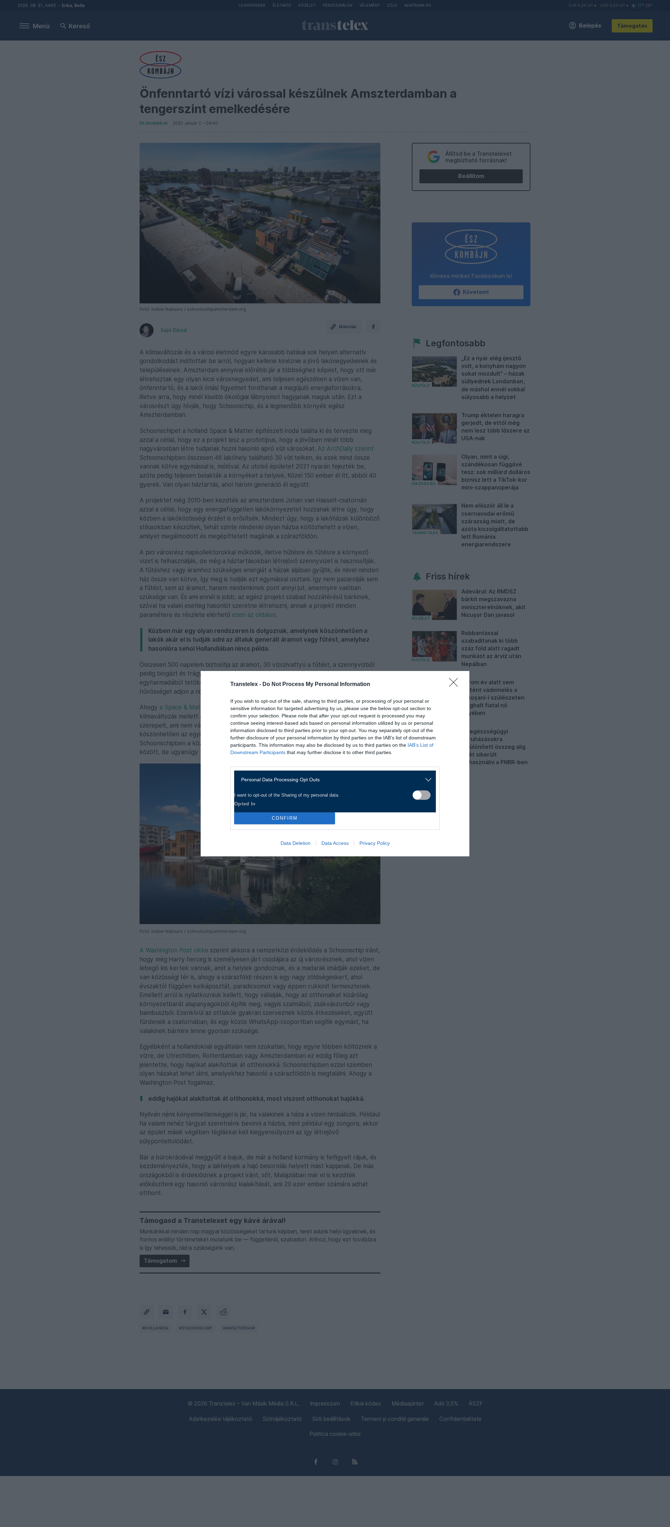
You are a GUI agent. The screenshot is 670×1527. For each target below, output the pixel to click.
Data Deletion (296, 843)
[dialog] (335, 763)
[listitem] (332, 779)
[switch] (421, 795)
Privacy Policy (374, 843)
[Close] (455, 684)
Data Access (335, 843)
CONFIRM (285, 818)
